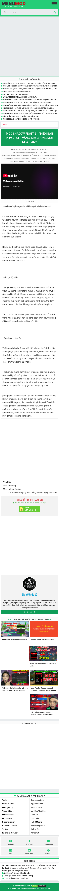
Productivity (7, 818)
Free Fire (34, 815)
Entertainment (8, 815)
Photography (7, 807)
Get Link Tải (30, 509)
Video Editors (7, 811)
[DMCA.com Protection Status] (39, 886)
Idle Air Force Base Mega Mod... (16, 94)
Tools (4, 800)
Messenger (48, 844)
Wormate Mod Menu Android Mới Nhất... (20, 97)
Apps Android (37, 804)
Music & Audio (8, 804)
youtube (10, 844)
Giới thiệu (12, 888)
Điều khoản (21, 888)
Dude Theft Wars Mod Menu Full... (17, 91)
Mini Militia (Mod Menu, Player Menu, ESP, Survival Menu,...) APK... (30, 89)
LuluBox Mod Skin (38, 811)
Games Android (37, 800)
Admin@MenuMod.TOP (19, 878)
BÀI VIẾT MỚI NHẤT (30, 79)
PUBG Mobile (36, 822)
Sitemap (47, 888)
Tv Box (5, 829)
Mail (10, 853)
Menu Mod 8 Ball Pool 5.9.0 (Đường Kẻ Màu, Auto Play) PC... (28, 103)
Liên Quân (35, 818)
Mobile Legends (38, 826)
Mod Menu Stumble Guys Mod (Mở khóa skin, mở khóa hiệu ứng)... (31, 113)
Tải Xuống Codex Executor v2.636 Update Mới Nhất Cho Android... (30, 86)
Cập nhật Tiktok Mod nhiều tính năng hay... (21, 116)
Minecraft (35, 833)
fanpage (29, 844)
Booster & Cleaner (9, 826)
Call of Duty (36, 829)
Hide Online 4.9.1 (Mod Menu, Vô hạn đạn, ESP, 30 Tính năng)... (28, 108)
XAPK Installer (37, 807)
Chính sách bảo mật (35, 888)
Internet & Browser (9, 833)
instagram (29, 853)
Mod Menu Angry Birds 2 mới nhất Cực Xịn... (21, 119)
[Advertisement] (29, 46)
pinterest (48, 853)
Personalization (8, 822)
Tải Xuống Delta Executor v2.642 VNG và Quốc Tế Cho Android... (29, 83)
